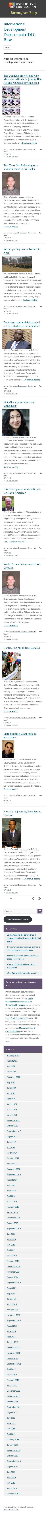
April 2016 (11, 1196)
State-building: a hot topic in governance (20, 735)
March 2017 (12, 1153)
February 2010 (13, 1494)
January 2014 (12, 1310)
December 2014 (13, 1266)
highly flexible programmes (16, 1018)
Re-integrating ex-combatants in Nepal (22, 250)
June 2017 (11, 1142)
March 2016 (12, 1202)
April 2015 (11, 1250)
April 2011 (11, 1434)
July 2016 (11, 1185)
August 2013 (12, 1326)
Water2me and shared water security (22, 973)
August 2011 (12, 1413)
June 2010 (11, 1477)
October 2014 (12, 1277)
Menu (7, 47)
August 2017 (12, 1137)
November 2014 (13, 1272)
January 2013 (12, 1342)
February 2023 (13, 1055)
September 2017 (14, 1131)
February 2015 (13, 1261)
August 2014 (12, 1288)
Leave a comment (12, 157)
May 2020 (11, 1093)
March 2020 (12, 1104)
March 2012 (12, 1375)
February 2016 (13, 1207)
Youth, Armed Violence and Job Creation (22, 565)
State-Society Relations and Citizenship (19, 403)
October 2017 (12, 1126)
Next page (39, 899)
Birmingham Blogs (24, 12)
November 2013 (13, 1315)
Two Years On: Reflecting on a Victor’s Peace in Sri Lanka (21, 167)
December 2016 (13, 1169)
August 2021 (12, 1061)
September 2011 (14, 1407)
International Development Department (22, 149)
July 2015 (11, 1234)
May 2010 (11, 1483)
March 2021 (12, 1072)
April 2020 (11, 1099)
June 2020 (11, 1088)
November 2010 (13, 1450)
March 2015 (12, 1256)
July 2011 (11, 1418)
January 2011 (12, 1445)
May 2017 (11, 1147)
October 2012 (12, 1358)
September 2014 (14, 1283)
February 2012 (13, 1380)
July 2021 (11, 1066)
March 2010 (12, 1488)
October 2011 (12, 1402)
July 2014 (11, 1294)
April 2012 (11, 1369)
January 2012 (12, 1386)
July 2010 (11, 1472)
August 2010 (12, 1467)
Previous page (33, 899)
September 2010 (14, 1461)
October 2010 (12, 1456)
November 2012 (13, 1353)
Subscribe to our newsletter (17, 919)
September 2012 (14, 1364)
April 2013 (11, 1337)
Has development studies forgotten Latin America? (22, 491)
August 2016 (12, 1180)
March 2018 (12, 1115)
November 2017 (13, 1120)
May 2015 (11, 1245)
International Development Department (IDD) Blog (20, 31)
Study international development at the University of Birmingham (19, 1001)
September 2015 (14, 1229)
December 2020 (13, 1077)
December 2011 (13, 1391)
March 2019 (12, 1110)
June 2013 (11, 1331)
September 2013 (14, 1321)
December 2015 (13, 1218)
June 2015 (11, 1239)
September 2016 (14, 1175)
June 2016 (11, 1191)
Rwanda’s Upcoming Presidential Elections (22, 813)
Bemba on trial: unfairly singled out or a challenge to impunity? (22, 324)
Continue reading (29, 143)
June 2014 (11, 1299)
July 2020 (11, 1083)
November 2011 (13, 1396)
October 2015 (12, 1223)
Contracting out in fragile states (22, 648)
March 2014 (12, 1304)
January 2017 (12, 1164)
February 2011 (13, 1440)
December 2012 (13, 1348)
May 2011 (11, 1429)
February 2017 (13, 1158)
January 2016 (12, 1212)
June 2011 (11, 1423)
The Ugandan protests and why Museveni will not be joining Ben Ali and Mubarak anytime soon (23, 79)
